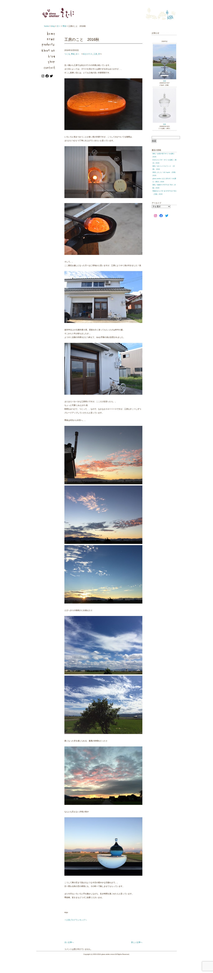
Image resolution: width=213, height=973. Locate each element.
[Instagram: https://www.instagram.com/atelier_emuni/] (43, 77)
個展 (164, 81)
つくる (67, 54)
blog (53, 26)
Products (49, 44)
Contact (49, 67)
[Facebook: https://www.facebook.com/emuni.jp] (47, 77)
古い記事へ (69, 942)
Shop (49, 61)
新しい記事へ (136, 942)
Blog (49, 56)
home (46, 26)
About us (49, 50)
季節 (64, 26)
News (49, 39)
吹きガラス (87, 54)
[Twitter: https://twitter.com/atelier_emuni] (51, 77)
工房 (95, 54)
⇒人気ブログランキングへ (75, 920)
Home (49, 33)
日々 (59, 26)
